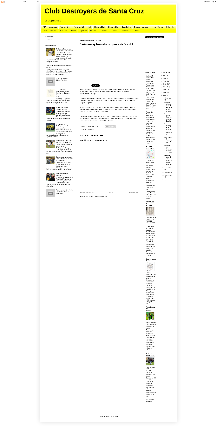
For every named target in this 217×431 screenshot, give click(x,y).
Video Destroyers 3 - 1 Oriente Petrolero (63, 79)
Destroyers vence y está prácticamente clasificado (168, 129)
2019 (165, 81)
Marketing (93, 31)
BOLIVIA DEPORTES (150, 147)
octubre (167, 172)
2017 (165, 87)
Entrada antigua (133, 193)
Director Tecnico (157, 27)
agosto (167, 180)
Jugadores (83, 31)
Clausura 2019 (113, 27)
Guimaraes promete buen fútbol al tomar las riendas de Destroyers (64, 158)
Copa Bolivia (126, 27)
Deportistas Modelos (150, 400)
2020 (165, 78)
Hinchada (63, 31)
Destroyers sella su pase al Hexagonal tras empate (168, 106)
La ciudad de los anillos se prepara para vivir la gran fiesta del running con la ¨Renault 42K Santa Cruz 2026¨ (150, 168)
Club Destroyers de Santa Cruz (94, 11)
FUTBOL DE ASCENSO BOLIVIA (150, 203)
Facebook (49, 40)
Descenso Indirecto (141, 27)
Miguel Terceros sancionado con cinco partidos (151, 324)
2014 (165, 95)
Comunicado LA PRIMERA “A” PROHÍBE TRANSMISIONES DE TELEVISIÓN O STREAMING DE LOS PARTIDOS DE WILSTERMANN (151, 226)
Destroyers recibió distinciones (62, 174)
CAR (89, 27)
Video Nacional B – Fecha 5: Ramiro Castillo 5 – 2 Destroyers (64, 191)
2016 (165, 90)
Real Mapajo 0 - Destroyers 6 (168, 139)
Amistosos (53, 27)
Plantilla (114, 31)
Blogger (115, 416)
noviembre (168, 168)
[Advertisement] (109, 63)
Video (137, 31)
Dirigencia (169, 27)
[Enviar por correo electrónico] (106, 126)
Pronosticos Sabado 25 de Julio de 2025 (150, 117)
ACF (44, 27)
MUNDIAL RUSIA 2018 (150, 354)
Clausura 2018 (99, 27)
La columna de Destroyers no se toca (63, 125)
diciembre (168, 98)
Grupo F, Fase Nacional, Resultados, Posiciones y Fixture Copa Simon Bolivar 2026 (150, 83)
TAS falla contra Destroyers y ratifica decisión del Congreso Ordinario (63, 92)
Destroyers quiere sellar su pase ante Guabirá (168, 117)
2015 (165, 93)
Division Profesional (50, 31)
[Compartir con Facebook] (112, 126)
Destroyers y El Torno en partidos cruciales (168, 149)
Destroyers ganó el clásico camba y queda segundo (168, 160)
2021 (165, 75)
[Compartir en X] (110, 126)
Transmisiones (126, 31)
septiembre (168, 175)
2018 (165, 84)
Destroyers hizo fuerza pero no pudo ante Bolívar (64, 50)
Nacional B (104, 31)
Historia (73, 31)
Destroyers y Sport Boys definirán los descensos (64, 141)
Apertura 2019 (79, 27)
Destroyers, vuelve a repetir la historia (62, 108)
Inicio (111, 193)
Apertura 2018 (65, 27)
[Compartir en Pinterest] (114, 126)
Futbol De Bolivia (149, 113)
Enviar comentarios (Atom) (98, 196)
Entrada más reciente (87, 193)
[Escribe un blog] (108, 126)
